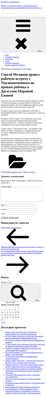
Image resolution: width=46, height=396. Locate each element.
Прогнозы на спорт (14, 172)
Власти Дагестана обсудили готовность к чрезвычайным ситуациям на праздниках (21, 333)
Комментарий (6, 187)
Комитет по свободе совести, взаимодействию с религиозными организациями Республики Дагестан (21, 7)
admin (29, 69)
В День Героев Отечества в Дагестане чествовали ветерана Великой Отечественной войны (24, 337)
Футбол (32, 172)
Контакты (9, 59)
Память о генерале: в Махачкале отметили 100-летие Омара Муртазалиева (23, 349)
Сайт (3, 214)
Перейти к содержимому (10, 2)
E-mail (4, 209)
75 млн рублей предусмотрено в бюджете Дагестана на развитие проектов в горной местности (25, 345)
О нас (7, 61)
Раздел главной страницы (15, 65)
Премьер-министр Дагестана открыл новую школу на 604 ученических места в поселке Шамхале (24, 366)
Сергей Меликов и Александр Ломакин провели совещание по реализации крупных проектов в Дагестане (23, 371)
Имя (3, 205)
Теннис (26, 172)
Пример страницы (12, 63)
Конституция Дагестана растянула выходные (22, 387)
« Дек (3, 322)
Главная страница (12, 57)
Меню (40, 51)
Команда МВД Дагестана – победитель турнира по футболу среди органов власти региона (24, 362)
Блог (7, 55)
